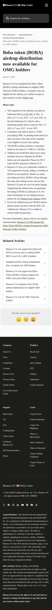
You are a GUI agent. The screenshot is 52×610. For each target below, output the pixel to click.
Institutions (34, 379)
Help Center (8, 414)
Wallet (25, 98)
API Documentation (11, 450)
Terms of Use (8, 374)
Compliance (8, 363)
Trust (5, 357)
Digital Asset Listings (30, 198)
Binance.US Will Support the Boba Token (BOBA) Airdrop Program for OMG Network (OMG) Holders (26, 225)
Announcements (25, 35)
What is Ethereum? (38, 448)
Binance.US (8, 544)
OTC (32, 368)
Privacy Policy (9, 379)
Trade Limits (8, 436)
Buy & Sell (34, 352)
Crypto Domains (36, 385)
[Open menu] (46, 5)
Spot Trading (35, 363)
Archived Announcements (13, 38)
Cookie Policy (8, 385)
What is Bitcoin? (37, 442)
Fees (4, 425)
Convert (33, 357)
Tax (4, 419)
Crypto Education (37, 419)
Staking (33, 374)
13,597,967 (27, 114)
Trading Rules (8, 431)
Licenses (6, 368)
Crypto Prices (35, 414)
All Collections (9, 35)
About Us (7, 352)
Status (5, 456)
